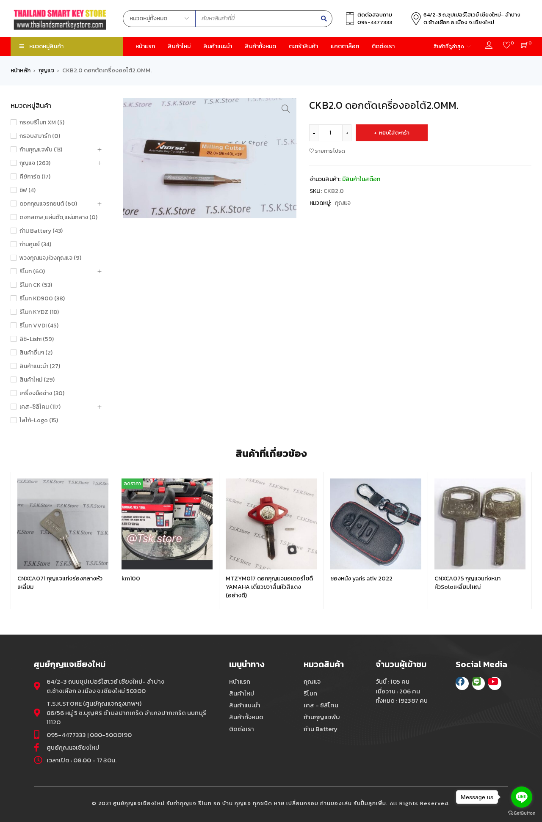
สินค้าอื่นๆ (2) (36, 353)
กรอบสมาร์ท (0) (39, 136)
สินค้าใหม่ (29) (37, 380)
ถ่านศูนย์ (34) (35, 244)
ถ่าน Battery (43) (41, 231)
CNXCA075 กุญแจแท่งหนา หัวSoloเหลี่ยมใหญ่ (467, 582)
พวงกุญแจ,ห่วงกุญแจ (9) (50, 258)
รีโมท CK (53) (35, 285)
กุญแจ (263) (34, 163)
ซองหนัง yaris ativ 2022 (361, 578)
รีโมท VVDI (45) (38, 326)
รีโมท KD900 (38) (42, 298)
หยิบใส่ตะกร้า (394, 133)
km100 (131, 578)
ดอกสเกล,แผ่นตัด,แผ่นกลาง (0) (58, 217)
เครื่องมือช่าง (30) (41, 393)
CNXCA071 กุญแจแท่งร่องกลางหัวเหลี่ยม (59, 582)
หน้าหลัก (20, 70)
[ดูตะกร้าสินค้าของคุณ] (524, 46)
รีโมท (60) (32, 271)
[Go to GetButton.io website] (521, 813)
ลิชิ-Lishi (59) (36, 339)
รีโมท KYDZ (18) (39, 312)
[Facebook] (462, 683)
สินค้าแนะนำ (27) (39, 366)
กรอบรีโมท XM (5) (41, 122)
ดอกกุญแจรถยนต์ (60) (48, 204)
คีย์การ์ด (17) (34, 177)
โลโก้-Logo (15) (38, 420)
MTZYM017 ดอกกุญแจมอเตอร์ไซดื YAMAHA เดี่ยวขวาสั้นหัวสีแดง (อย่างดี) (269, 587)
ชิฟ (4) (27, 190)
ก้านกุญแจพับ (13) (40, 150)
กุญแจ (46, 70)
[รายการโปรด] (506, 46)
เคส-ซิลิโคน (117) (40, 407)
